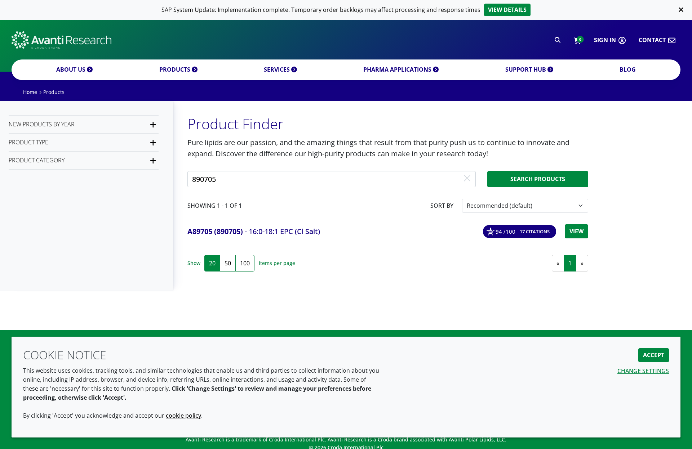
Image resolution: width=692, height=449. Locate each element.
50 (228, 263)
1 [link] (570, 263)
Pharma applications (398, 69)
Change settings (643, 371)
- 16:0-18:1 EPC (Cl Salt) (253, 231)
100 (245, 263)
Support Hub (526, 69)
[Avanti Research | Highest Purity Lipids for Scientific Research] (61, 40)
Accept (653, 355)
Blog (628, 69)
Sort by (441, 206)
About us (71, 69)
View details (507, 10)
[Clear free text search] (467, 179)
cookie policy (183, 415)
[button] (577, 40)
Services (277, 69)
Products (175, 69)
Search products (537, 179)
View (576, 231)
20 (212, 263)
